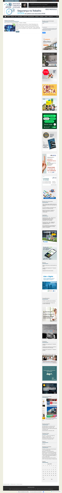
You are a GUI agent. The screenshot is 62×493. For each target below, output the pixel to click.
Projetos (25, 16)
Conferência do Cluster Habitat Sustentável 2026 (49, 428)
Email (43, 23)
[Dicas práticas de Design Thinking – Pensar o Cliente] (9, 24)
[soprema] (31, 11)
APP (15, 16)
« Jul (43, 479)
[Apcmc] (5, 16)
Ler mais (17, 31)
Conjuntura (44, 341)
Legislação (44, 215)
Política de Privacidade (7, 484)
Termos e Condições (19, 484)
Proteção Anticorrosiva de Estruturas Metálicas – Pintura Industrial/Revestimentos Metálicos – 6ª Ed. (49, 455)
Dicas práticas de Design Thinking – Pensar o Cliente (15, 22)
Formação (41, 16)
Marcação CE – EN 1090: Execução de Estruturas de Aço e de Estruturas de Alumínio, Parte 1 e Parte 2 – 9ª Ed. (49, 452)
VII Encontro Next (45, 430)
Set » (52, 479)
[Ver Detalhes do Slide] (39, 5)
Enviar (44, 32)
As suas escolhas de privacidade (36, 491)
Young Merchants (46, 298)
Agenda (46, 16)
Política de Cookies (13, 484)
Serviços (36, 16)
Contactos (51, 16)
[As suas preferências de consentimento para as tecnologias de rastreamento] (55, 491)
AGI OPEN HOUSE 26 (45, 426)
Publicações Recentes (46, 396)
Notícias (44, 262)
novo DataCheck (31, 16)
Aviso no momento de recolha (23, 491)
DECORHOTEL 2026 (45, 437)
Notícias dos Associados (47, 201)
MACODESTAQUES (45, 427)
